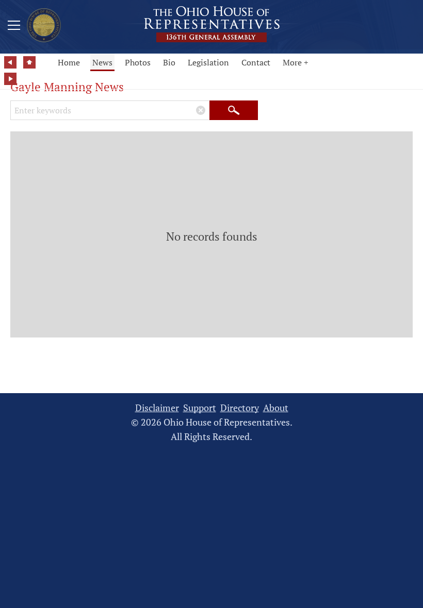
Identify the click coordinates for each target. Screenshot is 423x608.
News (102, 62)
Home (69, 62)
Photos (138, 62)
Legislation (208, 62)
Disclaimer (157, 407)
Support (199, 407)
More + (295, 62)
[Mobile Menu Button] (14, 27)
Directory (239, 407)
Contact (255, 62)
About (275, 407)
